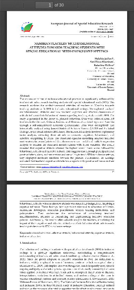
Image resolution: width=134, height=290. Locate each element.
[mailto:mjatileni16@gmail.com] (72, 166)
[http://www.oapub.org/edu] (105, 31)
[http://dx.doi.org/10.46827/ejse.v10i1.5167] (32, 36)
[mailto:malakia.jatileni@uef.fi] (51, 166)
